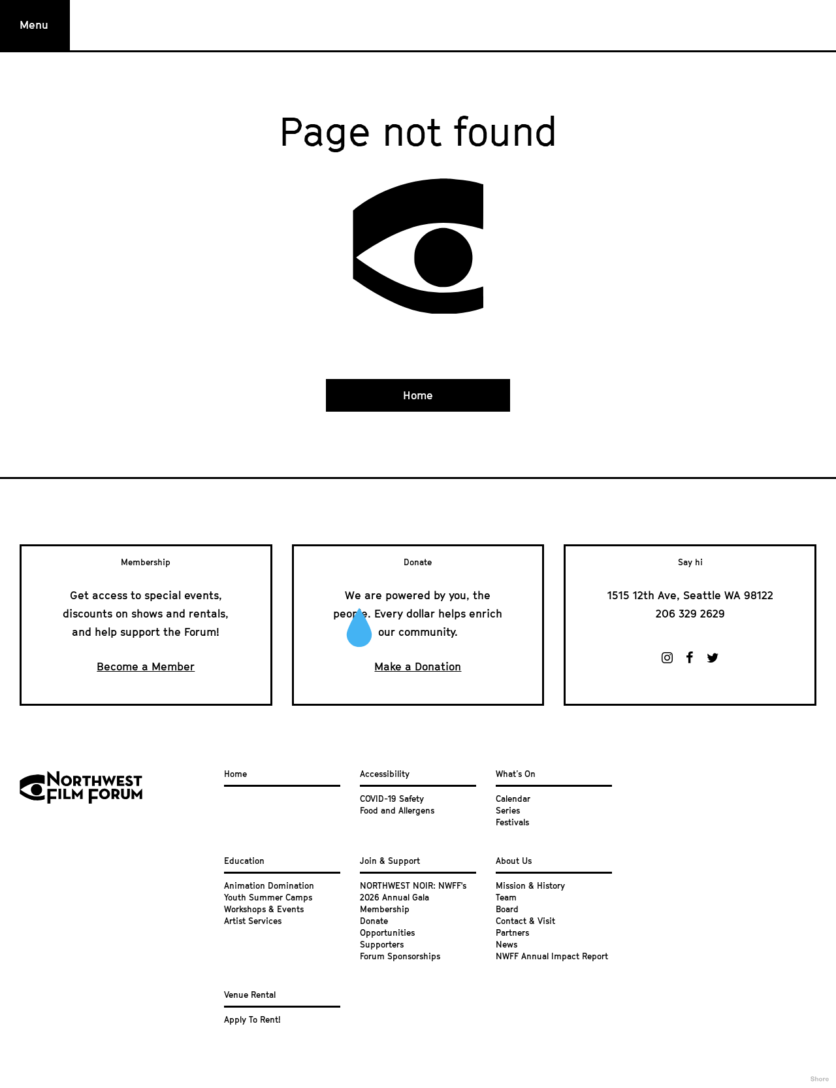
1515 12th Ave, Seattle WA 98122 (690, 595)
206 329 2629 (690, 613)
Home (418, 395)
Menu (34, 24)
